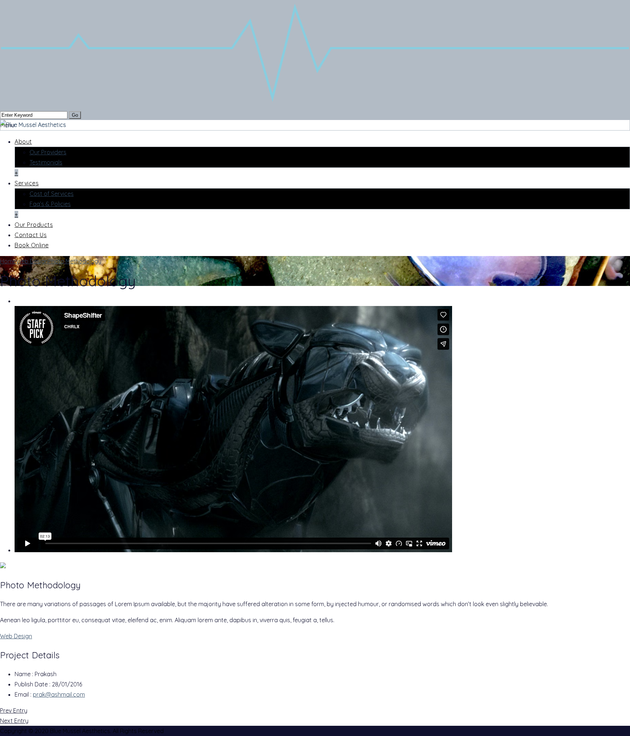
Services (27, 183)
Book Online (32, 245)
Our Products (34, 224)
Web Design (32, 261)
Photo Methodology (74, 261)
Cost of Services (52, 193)
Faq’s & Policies (50, 204)
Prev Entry (13, 710)
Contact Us (31, 235)
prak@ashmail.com (59, 694)
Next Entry (14, 720)
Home (8, 261)
